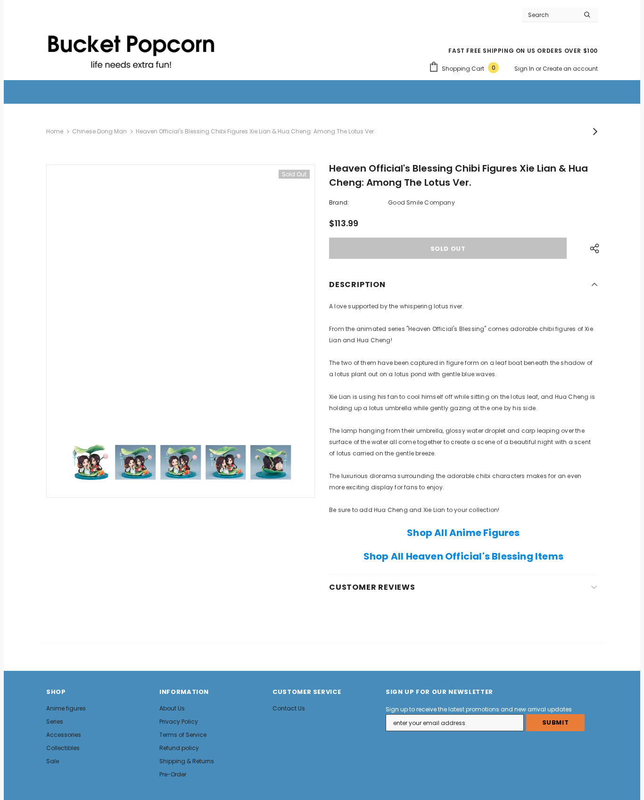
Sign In (525, 69)
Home (54, 131)
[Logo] (131, 47)
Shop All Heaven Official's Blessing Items (463, 556)
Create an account (570, 69)
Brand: (339, 202)
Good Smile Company (421, 202)
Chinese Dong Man (99, 131)
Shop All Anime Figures (463, 532)
